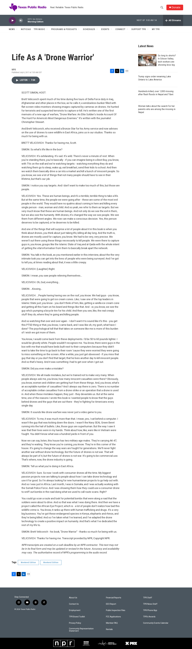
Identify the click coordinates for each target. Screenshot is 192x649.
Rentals (109, 629)
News (12, 29)
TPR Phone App (150, 610)
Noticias (26, 29)
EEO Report (111, 604)
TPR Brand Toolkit (77, 617)
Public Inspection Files (115, 610)
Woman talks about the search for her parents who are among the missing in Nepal (156, 109)
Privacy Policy (75, 623)
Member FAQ (112, 623)
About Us (73, 598)
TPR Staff (147, 598)
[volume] (20, 20)
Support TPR (138, 29)
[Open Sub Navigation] (17, 29)
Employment (74, 610)
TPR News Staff (150, 604)
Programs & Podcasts (64, 29)
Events (105, 29)
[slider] (25, 20)
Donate (176, 7)
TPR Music (39, 29)
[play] (12, 20)
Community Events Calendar (155, 623)
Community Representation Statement (81, 630)
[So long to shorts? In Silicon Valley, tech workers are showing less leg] (147, 60)
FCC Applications (113, 617)
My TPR (156, 29)
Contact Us (74, 604)
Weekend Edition (28, 562)
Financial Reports (113, 598)
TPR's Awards (149, 617)
